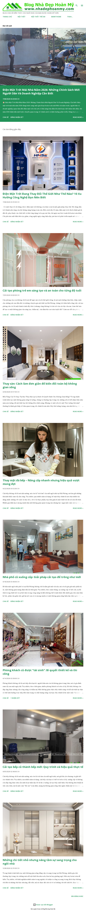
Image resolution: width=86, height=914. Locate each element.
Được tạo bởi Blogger (44, 905)
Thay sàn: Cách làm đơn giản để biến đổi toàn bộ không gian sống (40, 385)
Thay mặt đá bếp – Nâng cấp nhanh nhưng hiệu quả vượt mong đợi (41, 482)
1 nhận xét (15, 698)
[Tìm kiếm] (76, 4)
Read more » (78, 117)
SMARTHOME (56, 17)
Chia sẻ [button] (6, 117)
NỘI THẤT (21, 17)
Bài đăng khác (77, 896)
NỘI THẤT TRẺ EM (38, 17)
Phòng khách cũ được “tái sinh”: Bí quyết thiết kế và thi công (40, 672)
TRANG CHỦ (7, 17)
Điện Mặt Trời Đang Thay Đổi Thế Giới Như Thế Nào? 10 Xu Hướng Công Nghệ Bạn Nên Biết (42, 195)
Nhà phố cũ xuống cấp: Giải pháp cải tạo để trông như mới (42, 577)
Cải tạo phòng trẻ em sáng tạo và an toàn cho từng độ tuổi (42, 290)
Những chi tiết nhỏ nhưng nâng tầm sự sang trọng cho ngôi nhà (40, 861)
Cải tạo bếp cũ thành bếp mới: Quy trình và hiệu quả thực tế (43, 767)
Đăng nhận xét (17, 117)
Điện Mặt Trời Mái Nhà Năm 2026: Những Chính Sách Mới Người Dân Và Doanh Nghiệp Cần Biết (41, 91)
